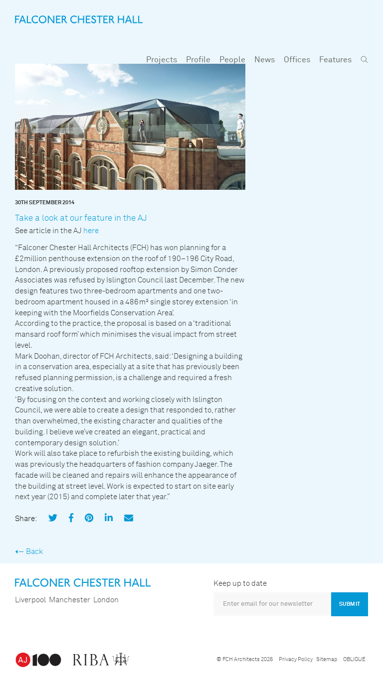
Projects (161, 60)
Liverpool (30, 600)
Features (335, 60)
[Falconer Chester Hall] (79, 19)
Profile (198, 60)
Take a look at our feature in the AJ (81, 218)
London (106, 600)
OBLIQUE (354, 659)
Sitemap (326, 659)
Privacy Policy (296, 659)
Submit (349, 604)
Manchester (69, 600)
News (264, 60)
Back (34, 551)
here (91, 231)
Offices (297, 60)
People (232, 60)
